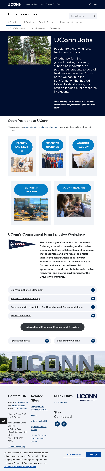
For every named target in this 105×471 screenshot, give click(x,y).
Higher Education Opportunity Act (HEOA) (38, 438)
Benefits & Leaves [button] (47, 22)
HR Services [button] (28, 22)
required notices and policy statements (41, 127)
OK (92, 454)
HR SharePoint (60, 402)
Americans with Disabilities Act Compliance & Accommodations (46, 307)
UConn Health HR (39, 421)
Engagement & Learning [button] (71, 22)
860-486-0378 (18, 405)
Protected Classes (21, 315)
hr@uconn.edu (20, 408)
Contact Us (55, 28)
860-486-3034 (21, 402)
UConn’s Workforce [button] (16, 28)
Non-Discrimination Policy (25, 298)
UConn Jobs (13, 22)
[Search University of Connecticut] (90, 4)
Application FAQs (20, 340)
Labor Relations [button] (38, 28)
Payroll (34, 415)
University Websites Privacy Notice (20, 466)
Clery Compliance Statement (27, 290)
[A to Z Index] (95, 4)
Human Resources (22, 14)
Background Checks (68, 340)
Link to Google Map (16, 447)
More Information (74, 455)
